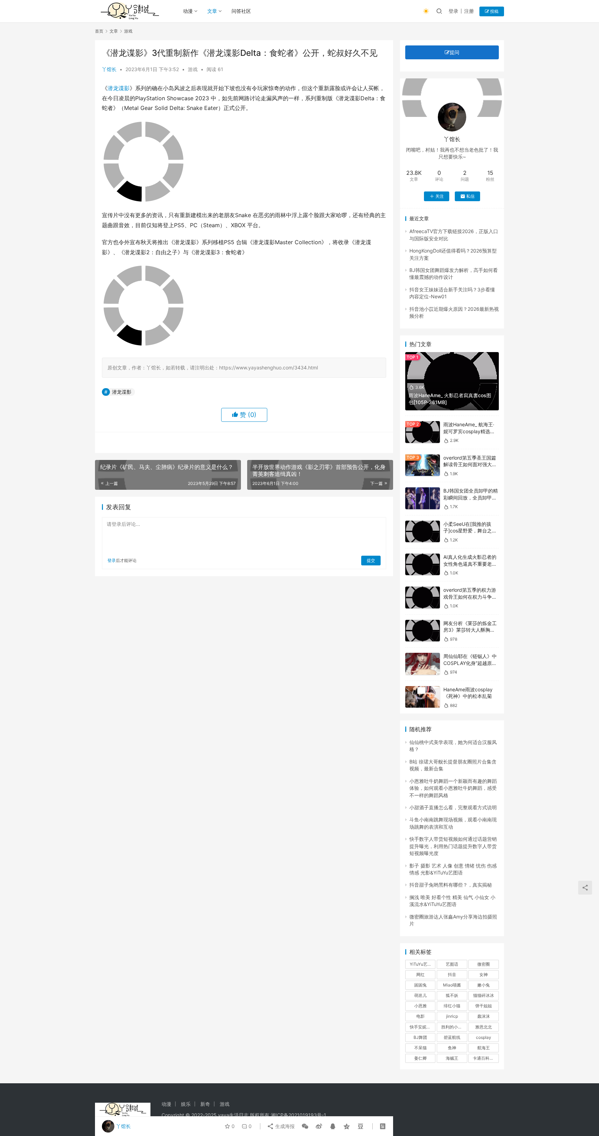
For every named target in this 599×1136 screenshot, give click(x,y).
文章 (212, 11)
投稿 (493, 11)
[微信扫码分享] (305, 1126)
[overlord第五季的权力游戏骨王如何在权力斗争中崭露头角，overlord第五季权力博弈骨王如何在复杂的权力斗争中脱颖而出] (422, 597)
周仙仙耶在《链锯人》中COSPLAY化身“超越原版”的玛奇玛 (470, 663)
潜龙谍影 (118, 88)
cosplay (483, 1037)
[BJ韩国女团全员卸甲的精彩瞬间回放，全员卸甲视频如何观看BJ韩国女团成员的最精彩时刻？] (422, 498)
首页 (99, 31)
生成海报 (284, 1126)
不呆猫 (420, 1047)
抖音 (452, 974)
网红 (420, 974)
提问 (454, 52)
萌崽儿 (420, 995)
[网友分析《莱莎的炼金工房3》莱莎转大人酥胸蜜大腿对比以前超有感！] (422, 631)
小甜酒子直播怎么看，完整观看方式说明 (453, 807)
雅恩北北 (483, 1027)
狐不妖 (452, 995)
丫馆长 (109, 69)
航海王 (483, 1047)
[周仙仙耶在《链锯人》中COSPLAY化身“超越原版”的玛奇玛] (422, 664)
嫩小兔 (483, 985)
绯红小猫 (452, 1005)
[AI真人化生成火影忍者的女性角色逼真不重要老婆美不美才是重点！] (422, 564)
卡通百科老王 (485, 1058)
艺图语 (452, 964)
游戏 (193, 69)
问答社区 (241, 11)
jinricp (452, 1016)
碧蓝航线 (452, 1037)
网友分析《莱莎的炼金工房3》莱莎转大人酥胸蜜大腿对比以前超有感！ (470, 630)
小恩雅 (420, 1005)
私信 (470, 196)
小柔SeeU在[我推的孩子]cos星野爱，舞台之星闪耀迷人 (470, 530)
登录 (453, 11)
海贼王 (452, 1058)
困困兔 (420, 985)
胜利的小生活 (453, 1027)
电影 (420, 1016)
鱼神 (452, 1047)
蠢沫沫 (483, 1016)
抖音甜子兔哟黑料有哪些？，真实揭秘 (450, 885)
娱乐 (186, 1104)
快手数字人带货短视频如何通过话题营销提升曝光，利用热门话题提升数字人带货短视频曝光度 (453, 846)
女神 (483, 974)
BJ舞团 (420, 1037)
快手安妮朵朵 (422, 1027)
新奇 (205, 1104)
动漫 (188, 11)
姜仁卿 (420, 1058)
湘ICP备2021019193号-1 (298, 1115)
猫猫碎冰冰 (483, 995)
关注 (439, 196)
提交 (371, 560)
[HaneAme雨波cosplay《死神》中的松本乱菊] (422, 697)
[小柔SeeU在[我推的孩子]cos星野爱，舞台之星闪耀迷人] (422, 532)
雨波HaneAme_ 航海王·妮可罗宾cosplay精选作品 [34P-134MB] (469, 431)
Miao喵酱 (452, 985)
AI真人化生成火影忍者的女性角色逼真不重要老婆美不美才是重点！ (470, 563)
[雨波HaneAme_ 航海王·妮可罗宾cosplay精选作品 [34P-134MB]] (422, 432)
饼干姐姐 (483, 1005)
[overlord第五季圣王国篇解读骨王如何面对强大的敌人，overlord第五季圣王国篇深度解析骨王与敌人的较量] (422, 465)
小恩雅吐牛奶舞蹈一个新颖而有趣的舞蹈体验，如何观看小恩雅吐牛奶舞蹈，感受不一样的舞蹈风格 (453, 788)
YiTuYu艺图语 (422, 964)
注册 (469, 11)
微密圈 (483, 964)
